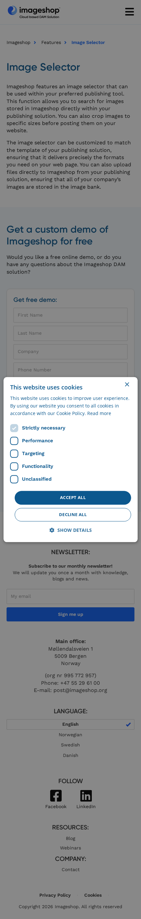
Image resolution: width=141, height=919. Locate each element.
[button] (71, 530)
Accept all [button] (73, 498)
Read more (99, 413)
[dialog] (71, 459)
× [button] (126, 384)
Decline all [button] (73, 514)
